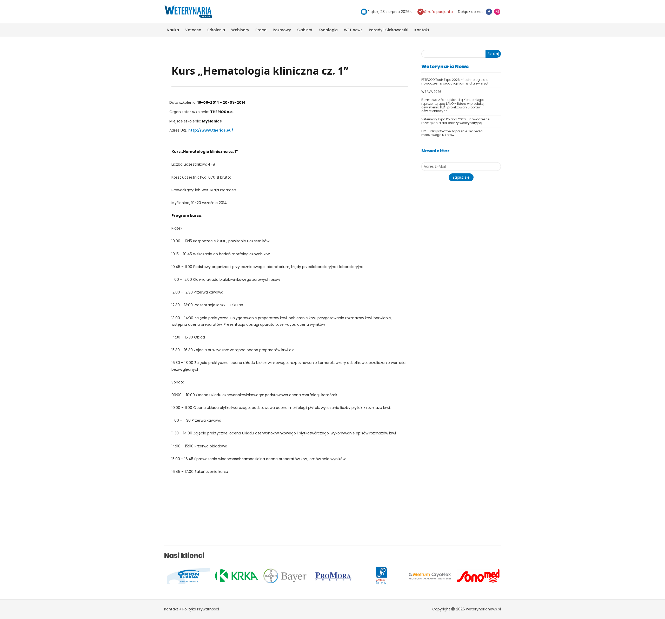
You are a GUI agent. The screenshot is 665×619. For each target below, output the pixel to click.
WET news (353, 29)
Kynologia (328, 29)
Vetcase (193, 29)
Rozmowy (282, 29)
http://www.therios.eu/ (210, 130)
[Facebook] (489, 11)
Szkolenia (216, 29)
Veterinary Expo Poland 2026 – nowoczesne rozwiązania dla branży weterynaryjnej (455, 121)
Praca (261, 29)
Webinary (240, 29)
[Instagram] (497, 11)
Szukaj (493, 53)
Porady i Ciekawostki (388, 29)
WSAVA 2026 (431, 91)
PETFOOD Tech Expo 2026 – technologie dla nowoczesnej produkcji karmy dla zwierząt (455, 81)
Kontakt (421, 29)
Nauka (173, 29)
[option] (191, 575)
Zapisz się (461, 177)
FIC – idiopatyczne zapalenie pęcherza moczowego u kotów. (452, 133)
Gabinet (304, 29)
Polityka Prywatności (200, 609)
